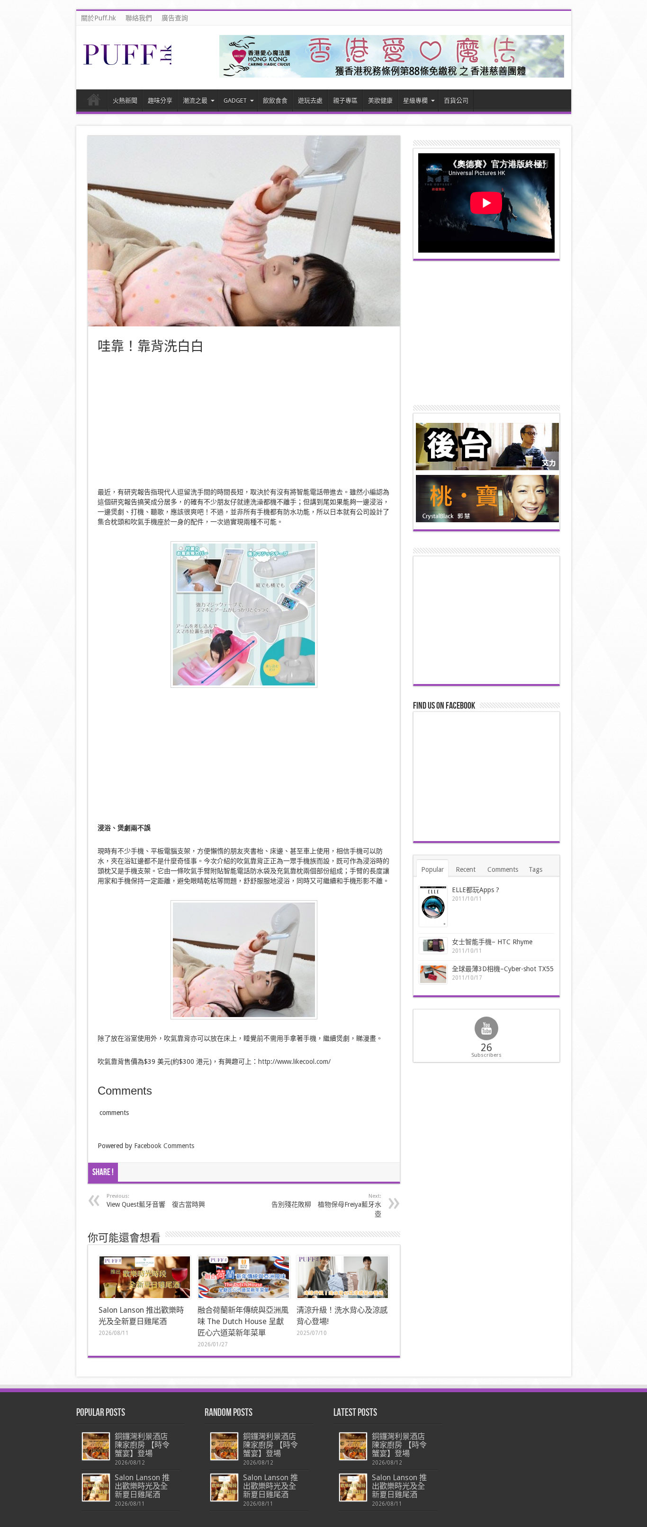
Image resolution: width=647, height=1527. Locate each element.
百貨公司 (456, 100)
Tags (535, 869)
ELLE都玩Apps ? (475, 890)
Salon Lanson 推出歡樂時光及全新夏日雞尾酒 (142, 1486)
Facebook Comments (164, 1146)
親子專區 (345, 100)
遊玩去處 (310, 100)
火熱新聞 (125, 100)
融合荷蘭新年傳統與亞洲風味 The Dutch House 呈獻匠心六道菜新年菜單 (243, 1321)
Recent (466, 869)
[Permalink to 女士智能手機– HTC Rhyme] (433, 946)
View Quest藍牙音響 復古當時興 (156, 1200)
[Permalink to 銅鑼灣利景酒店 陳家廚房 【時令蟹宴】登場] (96, 1446)
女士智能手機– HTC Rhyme (492, 942)
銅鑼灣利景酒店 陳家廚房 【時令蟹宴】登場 (142, 1445)
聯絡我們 (139, 18)
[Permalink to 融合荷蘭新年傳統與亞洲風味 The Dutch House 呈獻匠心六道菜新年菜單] (243, 1277)
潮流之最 (195, 100)
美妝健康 (380, 100)
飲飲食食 (275, 100)
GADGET (235, 100)
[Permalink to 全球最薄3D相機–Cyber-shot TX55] (433, 974)
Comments (502, 869)
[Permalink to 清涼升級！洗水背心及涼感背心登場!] (342, 1277)
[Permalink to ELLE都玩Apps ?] (433, 906)
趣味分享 (160, 100)
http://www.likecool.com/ (294, 1061)
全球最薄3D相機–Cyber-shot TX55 (503, 969)
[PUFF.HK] (128, 63)
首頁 (94, 101)
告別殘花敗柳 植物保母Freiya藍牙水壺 (326, 1205)
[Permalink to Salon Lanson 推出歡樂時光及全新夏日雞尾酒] (144, 1277)
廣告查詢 (175, 18)
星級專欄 (415, 100)
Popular (432, 869)
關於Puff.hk (98, 18)
